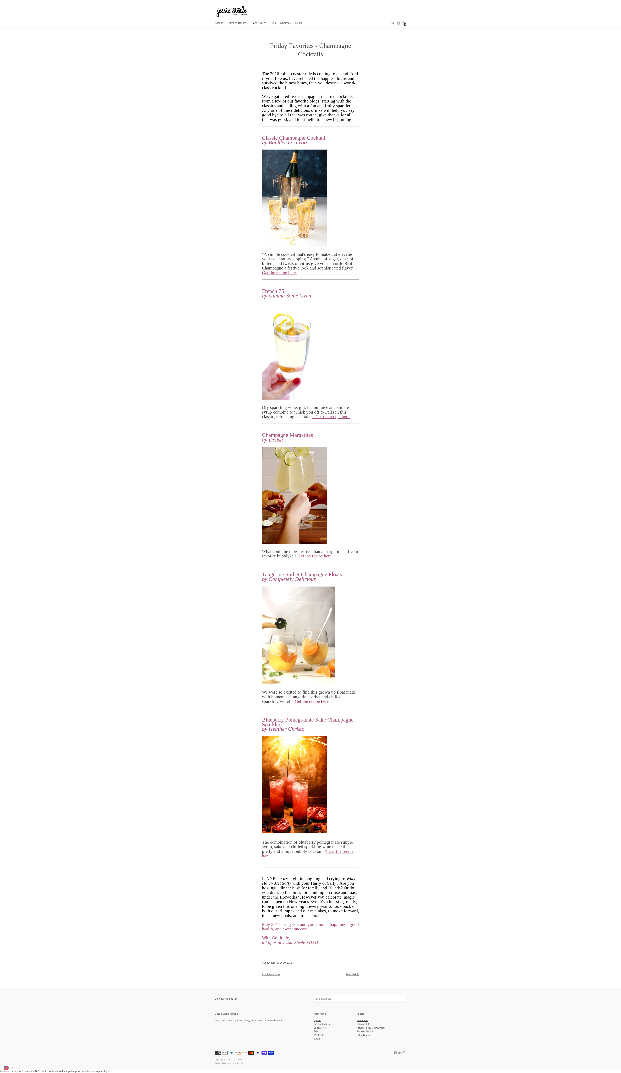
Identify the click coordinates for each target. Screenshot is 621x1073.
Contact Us (362, 1020)
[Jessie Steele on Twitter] (399, 1052)
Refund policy (363, 1034)
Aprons (317, 1020)
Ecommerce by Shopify (233, 1063)
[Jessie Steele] (232, 12)
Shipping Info (363, 1023)
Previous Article (271, 974)
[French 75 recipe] (294, 398)
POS (217, 1063)
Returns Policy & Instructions (371, 1027)
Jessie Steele (236, 1059)
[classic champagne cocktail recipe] (294, 245)
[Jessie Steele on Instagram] (404, 1052)
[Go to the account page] (398, 23)
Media (298, 23)
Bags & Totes (320, 1027)
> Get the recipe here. (331, 416)
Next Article (352, 974)
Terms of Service (365, 1031)
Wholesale (286, 23)
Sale (274, 23)
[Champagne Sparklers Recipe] (294, 832)
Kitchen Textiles (322, 1023)
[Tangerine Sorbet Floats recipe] (298, 682)
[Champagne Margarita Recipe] (294, 543)
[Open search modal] (393, 23)
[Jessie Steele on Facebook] (395, 1052)
